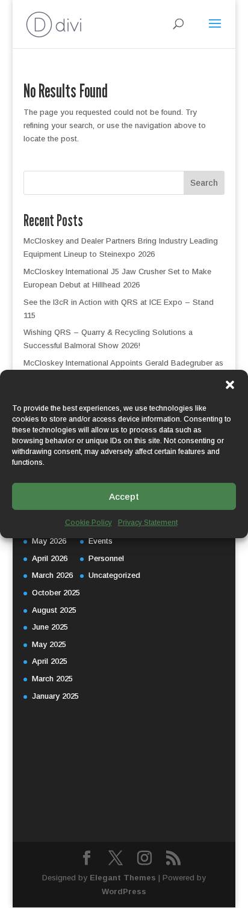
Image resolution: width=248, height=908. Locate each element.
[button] (230, 385)
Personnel (106, 558)
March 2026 (52, 575)
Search (204, 183)
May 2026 (49, 540)
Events (100, 540)
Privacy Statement (148, 522)
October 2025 (56, 592)
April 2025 (49, 661)
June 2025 (50, 626)
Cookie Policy (88, 522)
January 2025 (55, 696)
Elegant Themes (123, 877)
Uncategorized (114, 575)
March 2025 (52, 678)
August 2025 (54, 610)
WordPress (124, 891)
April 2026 (49, 558)
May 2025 (49, 644)
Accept (124, 496)
